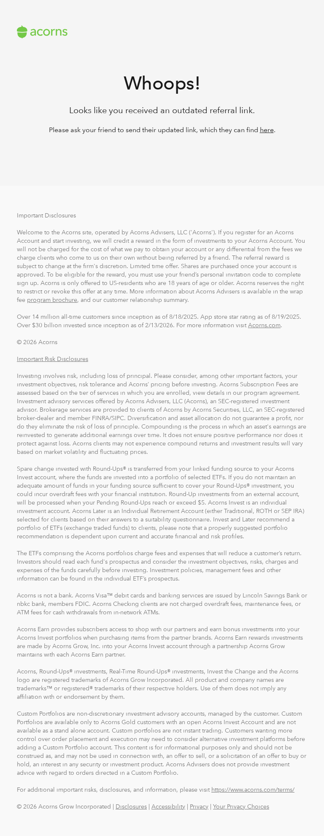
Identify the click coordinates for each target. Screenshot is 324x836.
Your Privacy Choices (241, 806)
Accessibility (168, 806)
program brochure (52, 299)
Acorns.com (264, 325)
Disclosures (131, 806)
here (267, 130)
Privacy (199, 806)
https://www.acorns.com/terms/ (252, 789)
